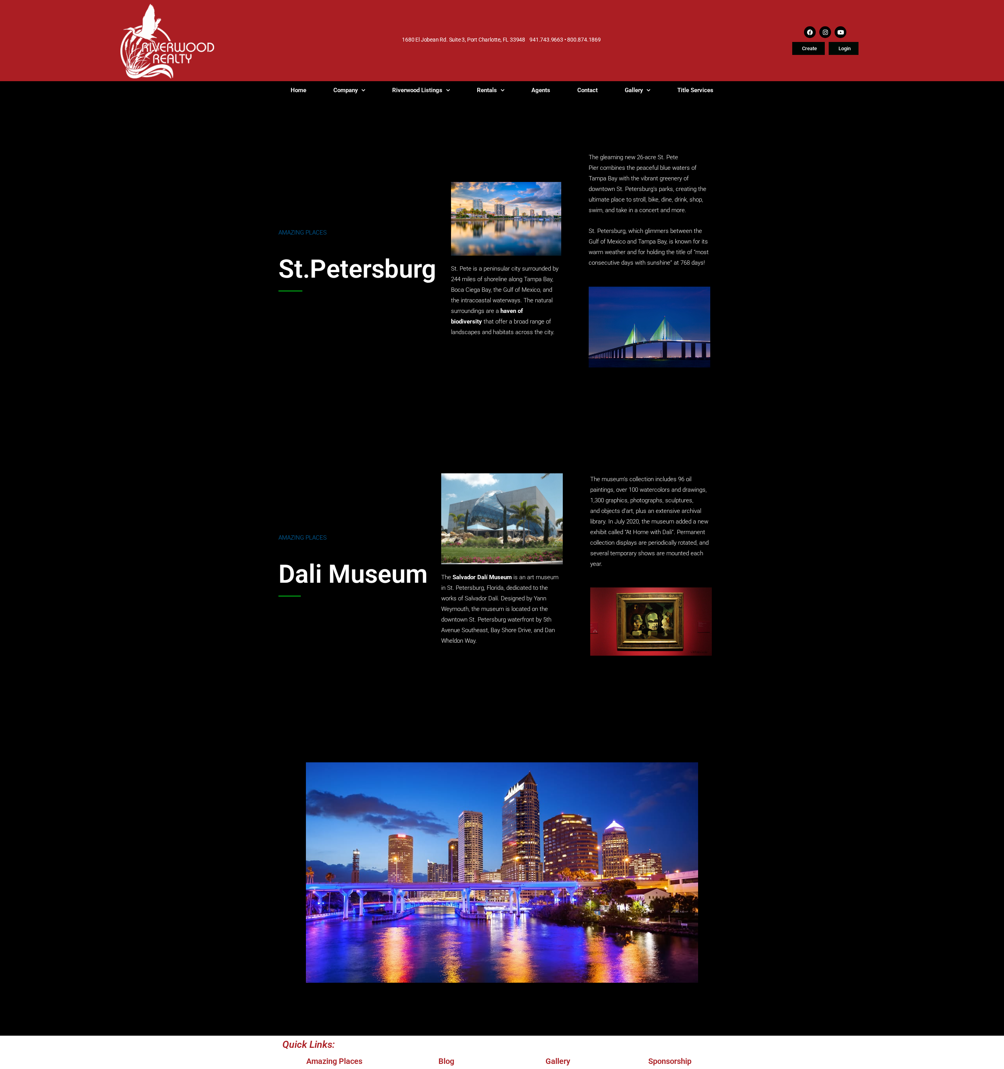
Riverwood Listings (417, 90)
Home (298, 90)
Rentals (487, 90)
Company (345, 90)
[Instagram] (825, 32)
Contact (587, 90)
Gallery (634, 90)
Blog (446, 1061)
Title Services (695, 90)
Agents (540, 90)
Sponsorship (669, 1061)
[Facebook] (810, 32)
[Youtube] (840, 32)
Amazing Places (302, 232)
